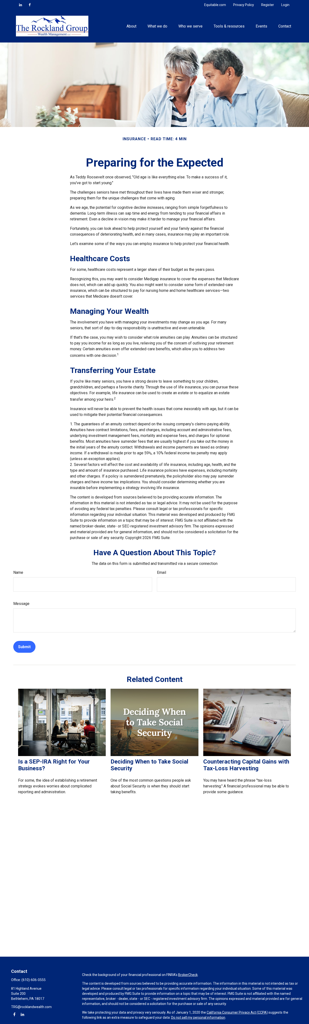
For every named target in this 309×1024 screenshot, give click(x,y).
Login (285, 5)
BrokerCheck (188, 975)
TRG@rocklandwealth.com (31, 1007)
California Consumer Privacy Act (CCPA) (237, 1012)
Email (161, 572)
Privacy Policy (243, 5)
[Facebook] (29, 5)
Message (21, 603)
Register (267, 5)
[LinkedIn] (20, 5)
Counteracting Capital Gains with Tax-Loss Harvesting (246, 765)
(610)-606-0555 (33, 980)
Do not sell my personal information (198, 1017)
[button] (131, 26)
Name (18, 572)
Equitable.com (215, 5)
